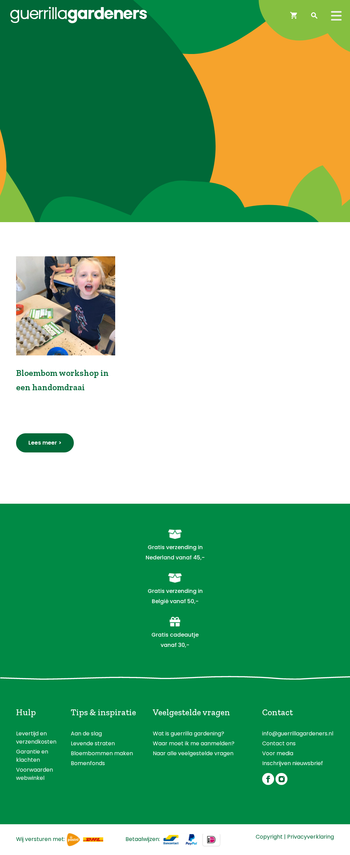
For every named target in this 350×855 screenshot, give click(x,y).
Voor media (277, 753)
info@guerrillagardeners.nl (297, 733)
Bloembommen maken (102, 753)
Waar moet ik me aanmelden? (193, 743)
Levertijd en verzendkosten (36, 738)
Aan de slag (86, 733)
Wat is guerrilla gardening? (188, 733)
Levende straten (93, 743)
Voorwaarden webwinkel (34, 774)
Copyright (269, 837)
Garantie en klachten (32, 756)
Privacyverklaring (310, 837)
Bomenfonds (88, 763)
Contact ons (279, 743)
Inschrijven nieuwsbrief (292, 763)
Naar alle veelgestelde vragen (193, 753)
